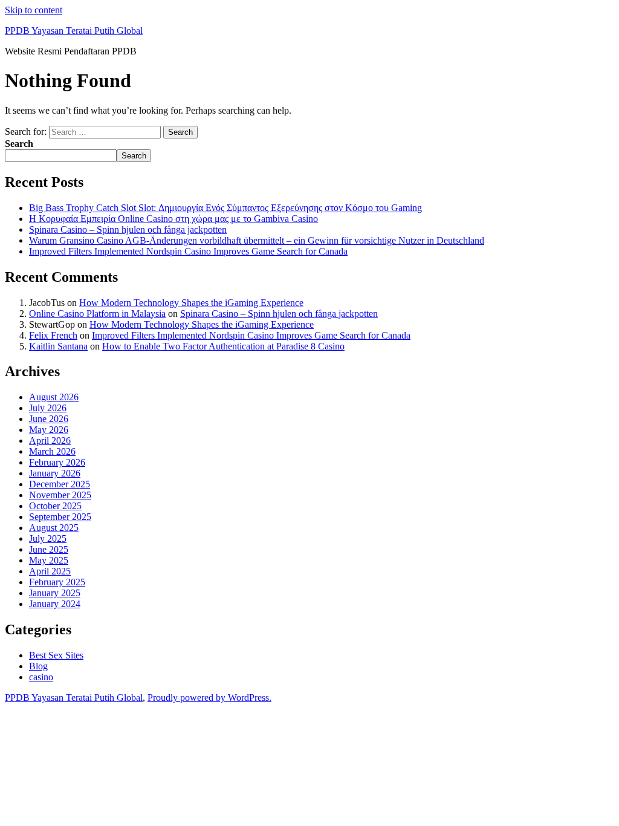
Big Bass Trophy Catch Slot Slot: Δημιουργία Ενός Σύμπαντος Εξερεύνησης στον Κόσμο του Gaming (225, 208)
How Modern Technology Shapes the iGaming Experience (191, 303)
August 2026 (54, 397)
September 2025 (60, 517)
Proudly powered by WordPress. (209, 697)
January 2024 (54, 604)
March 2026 (52, 451)
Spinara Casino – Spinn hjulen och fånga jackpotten (128, 229)
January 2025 (54, 593)
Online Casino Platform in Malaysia (97, 313)
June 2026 (48, 419)
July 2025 (47, 538)
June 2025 (48, 549)
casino (41, 677)
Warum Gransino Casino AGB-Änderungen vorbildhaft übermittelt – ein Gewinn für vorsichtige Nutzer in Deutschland (256, 240)
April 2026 (50, 440)
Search (19, 143)
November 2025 (60, 495)
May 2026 (48, 429)
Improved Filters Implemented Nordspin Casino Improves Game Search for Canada (188, 251)
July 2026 (47, 408)
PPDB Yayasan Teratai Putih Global (74, 30)
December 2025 (59, 484)
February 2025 (57, 582)
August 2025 (54, 527)
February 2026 (57, 462)
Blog (38, 666)
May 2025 (48, 560)
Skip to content (33, 10)
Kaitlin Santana (58, 346)
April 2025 (50, 571)
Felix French (53, 335)
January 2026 (54, 473)
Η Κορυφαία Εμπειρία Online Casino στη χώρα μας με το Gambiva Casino (173, 218)
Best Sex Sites (56, 655)
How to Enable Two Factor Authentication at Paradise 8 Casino (223, 346)
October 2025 (55, 506)
